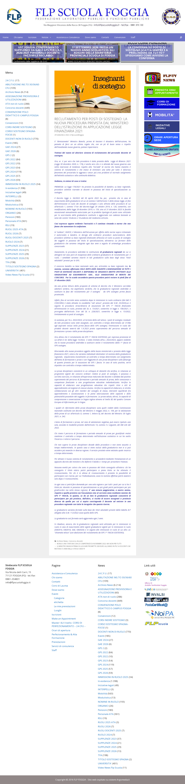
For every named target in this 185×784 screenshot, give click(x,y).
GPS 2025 (10, 175)
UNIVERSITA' (12, 270)
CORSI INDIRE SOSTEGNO (19, 127)
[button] (51, 37)
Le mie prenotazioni (64, 606)
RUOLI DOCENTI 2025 (17, 237)
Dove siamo (90, 37)
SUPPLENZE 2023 (14, 245)
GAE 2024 (10, 146)
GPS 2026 (10, 179)
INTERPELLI (11, 196)
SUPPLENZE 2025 (14, 254)
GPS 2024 (10, 171)
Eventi (8, 142)
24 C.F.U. (10, 80)
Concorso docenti (76, 541)
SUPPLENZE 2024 (14, 249)
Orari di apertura (61, 630)
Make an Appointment (64, 618)
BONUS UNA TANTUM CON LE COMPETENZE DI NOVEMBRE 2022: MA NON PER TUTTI (89, 544)
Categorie (59, 598)
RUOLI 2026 (11, 233)
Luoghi (57, 610)
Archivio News (62, 541)
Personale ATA (13, 221)
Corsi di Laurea (60, 585)
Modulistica (11, 204)
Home (6, 37)
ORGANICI (10, 212)
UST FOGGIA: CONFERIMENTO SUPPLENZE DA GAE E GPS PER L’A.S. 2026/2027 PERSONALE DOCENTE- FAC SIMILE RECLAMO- (38, 51)
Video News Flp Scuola (17, 274)
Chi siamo (18, 37)
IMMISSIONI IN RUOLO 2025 (20, 184)
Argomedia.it (123, 779)
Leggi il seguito (56, 61)
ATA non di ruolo (14, 103)
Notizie (45, 37)
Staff (133, 37)
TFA (7, 262)
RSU (7, 225)
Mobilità (10, 200)
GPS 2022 (10, 159)
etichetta (58, 602)
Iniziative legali (13, 192)
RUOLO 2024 (12, 241)
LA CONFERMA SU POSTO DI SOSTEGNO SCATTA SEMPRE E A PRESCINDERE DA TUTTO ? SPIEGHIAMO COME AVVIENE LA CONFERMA (146, 52)
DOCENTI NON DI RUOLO (19, 138)
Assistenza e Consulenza (67, 37)
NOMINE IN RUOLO (15, 208)
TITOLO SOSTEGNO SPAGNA (20, 266)
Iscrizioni (32, 37)
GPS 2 (8, 155)
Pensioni (9, 217)
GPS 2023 (10, 167)
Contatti (105, 37)
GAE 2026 (10, 151)
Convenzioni (119, 37)
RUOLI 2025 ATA (14, 229)
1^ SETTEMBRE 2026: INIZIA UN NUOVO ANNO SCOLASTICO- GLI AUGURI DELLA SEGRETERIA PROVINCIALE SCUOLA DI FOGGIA (92, 51)
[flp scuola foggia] (92, 16)
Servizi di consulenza (63, 646)
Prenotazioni (58, 641)
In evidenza (11, 188)
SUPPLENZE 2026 (14, 258)
